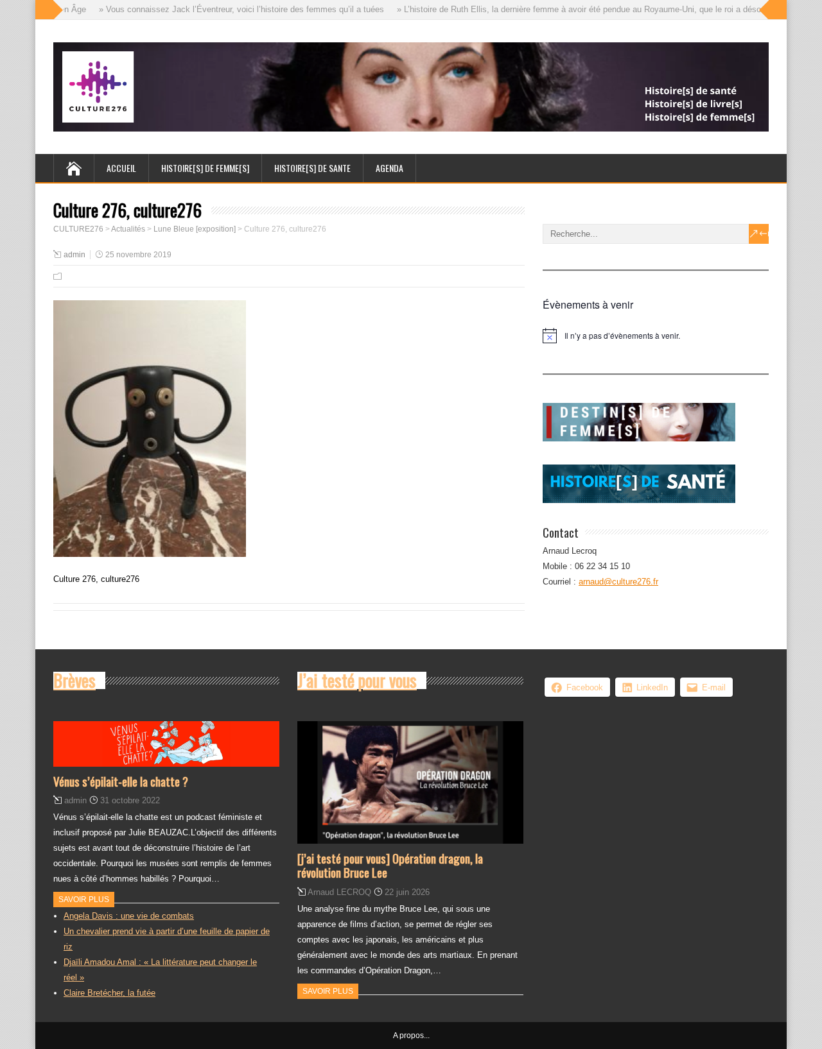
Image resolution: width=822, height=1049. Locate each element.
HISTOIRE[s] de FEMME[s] (205, 168)
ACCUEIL (121, 168)
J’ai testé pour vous (357, 680)
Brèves (74, 680)
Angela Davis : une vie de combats (129, 916)
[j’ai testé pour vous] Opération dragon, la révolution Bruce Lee (390, 865)
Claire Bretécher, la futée (109, 993)
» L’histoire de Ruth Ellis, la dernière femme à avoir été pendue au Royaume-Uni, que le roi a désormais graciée (592, 9)
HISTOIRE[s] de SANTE (312, 168)
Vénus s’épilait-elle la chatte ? (120, 781)
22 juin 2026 (407, 892)
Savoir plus (83, 899)
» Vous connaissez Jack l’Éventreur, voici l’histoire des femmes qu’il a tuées (229, 9)
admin (74, 254)
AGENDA (389, 168)
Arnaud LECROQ (339, 892)
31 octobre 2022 (130, 800)
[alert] (656, 335)
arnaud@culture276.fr (618, 581)
